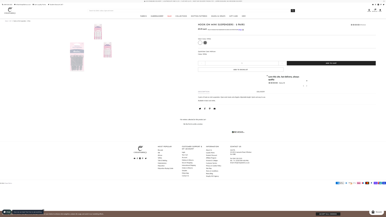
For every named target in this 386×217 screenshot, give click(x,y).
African (160, 155)
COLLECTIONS (181, 16)
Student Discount (211, 155)
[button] (358, 26)
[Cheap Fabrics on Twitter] (383, 4)
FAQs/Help (185, 173)
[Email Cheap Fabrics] (373, 4)
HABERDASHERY (157, 16)
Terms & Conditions (212, 171)
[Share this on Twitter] (200, 109)
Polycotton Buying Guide (165, 168)
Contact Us (185, 176)
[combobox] (189, 10)
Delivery (261, 92)
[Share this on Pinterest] (210, 109)
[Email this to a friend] (215, 109)
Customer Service (211, 163)
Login (183, 152)
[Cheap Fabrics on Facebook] (375, 4)
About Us (209, 150)
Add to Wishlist (241, 70)
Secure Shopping (187, 163)
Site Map (209, 168)
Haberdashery (162, 163)
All (10, 20)
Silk (159, 153)
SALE (169, 16)
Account (184, 157)
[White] (200, 43)
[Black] (205, 43)
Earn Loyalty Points (40, 4)
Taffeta (160, 158)
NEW (244, 16)
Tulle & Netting (162, 160)
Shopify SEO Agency (212, 176)
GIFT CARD (233, 16)
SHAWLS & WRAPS (218, 16)
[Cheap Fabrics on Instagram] (378, 4)
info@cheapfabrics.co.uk (23, 4)
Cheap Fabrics (8, 183)
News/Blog (209, 173)
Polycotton (161, 166)
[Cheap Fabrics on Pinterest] (381, 4)
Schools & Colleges (212, 160)
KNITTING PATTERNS (199, 16)
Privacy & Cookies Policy (213, 166)
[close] (384, 1)
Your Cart (185, 155)
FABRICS (143, 16)
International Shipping (189, 165)
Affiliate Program (211, 158)
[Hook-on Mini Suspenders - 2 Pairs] (98, 32)
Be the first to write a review (193, 124)
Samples (184, 170)
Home (6, 20)
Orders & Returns (187, 168)
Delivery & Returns (188, 160)
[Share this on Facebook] (205, 109)
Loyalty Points (210, 153)
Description (203, 92)
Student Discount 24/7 (56, 4)
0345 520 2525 (8, 4)
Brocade (160, 150)
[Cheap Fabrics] (10, 10)
